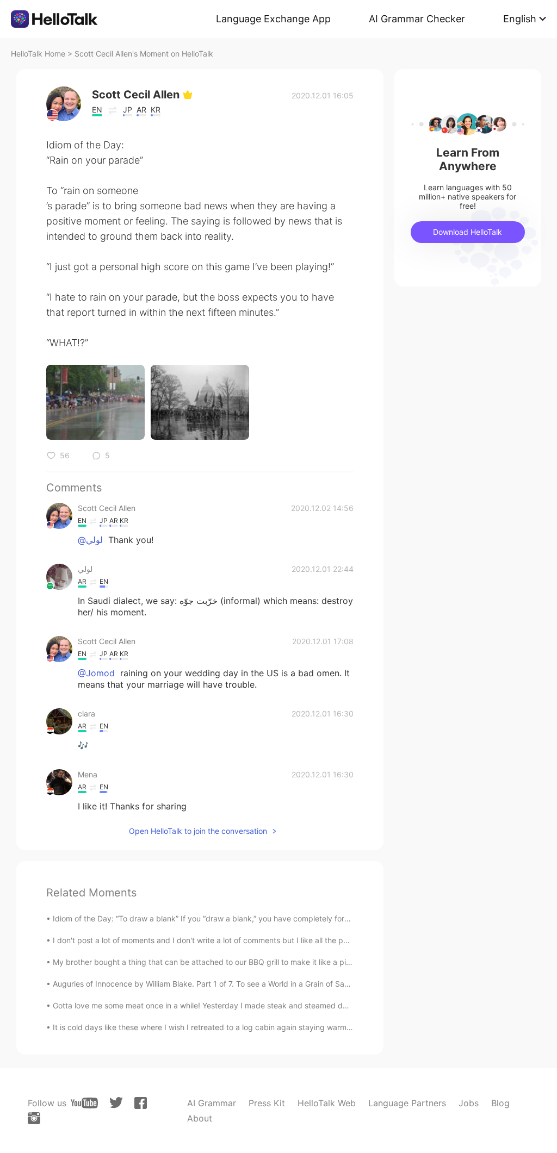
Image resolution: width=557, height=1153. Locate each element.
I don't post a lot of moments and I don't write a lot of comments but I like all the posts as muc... (222, 940)
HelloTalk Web (327, 1103)
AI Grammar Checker (417, 18)
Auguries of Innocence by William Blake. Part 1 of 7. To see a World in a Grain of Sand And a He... (224, 983)
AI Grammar (211, 1103)
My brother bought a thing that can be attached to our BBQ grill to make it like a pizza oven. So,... (227, 962)
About (199, 1118)
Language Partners (407, 1103)
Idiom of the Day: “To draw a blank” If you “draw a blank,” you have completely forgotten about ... (226, 918)
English (519, 18)
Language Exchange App (273, 18)
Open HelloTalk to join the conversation (198, 831)
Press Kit (267, 1103)
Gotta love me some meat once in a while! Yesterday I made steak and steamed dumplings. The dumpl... (238, 1005)
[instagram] (34, 1118)
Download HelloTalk (467, 231)
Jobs (469, 1103)
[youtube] (84, 1103)
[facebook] (140, 1103)
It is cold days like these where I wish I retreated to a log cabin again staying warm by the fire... (222, 1027)
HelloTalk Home (38, 53)
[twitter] (116, 1102)
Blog (500, 1103)
